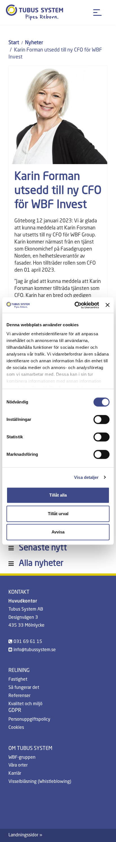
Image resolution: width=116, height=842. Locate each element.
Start (13, 42)
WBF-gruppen (21, 757)
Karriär (14, 773)
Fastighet (17, 679)
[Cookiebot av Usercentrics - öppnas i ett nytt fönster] (75, 305)
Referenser (19, 696)
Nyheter (34, 42)
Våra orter (18, 765)
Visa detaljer (86, 477)
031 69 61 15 (28, 642)
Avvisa (58, 532)
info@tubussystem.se (35, 650)
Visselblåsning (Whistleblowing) (39, 782)
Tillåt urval (58, 513)
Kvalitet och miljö (25, 704)
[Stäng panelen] (108, 305)
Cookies (16, 727)
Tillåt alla (58, 495)
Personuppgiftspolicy (29, 719)
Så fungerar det (23, 687)
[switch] (101, 419)
